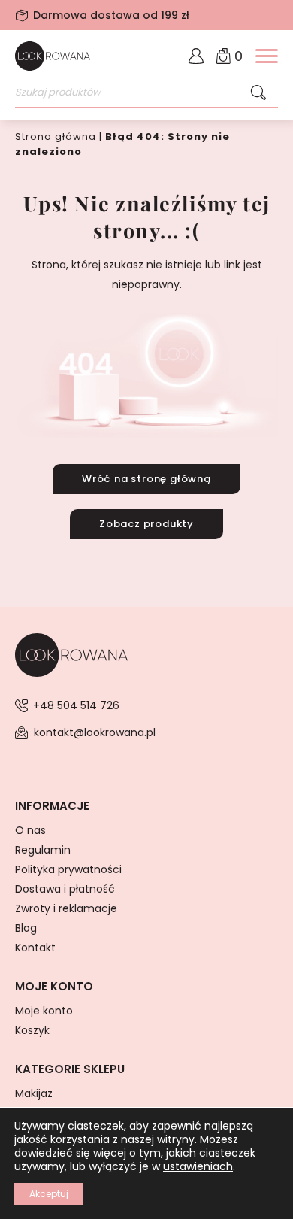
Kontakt (35, 947)
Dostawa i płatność (65, 888)
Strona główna (55, 136)
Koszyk (32, 1030)
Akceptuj (48, 1193)
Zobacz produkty (146, 524)
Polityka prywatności (68, 869)
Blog (26, 927)
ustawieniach (198, 1166)
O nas (30, 830)
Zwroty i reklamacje (66, 908)
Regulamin (43, 849)
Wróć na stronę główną (146, 479)
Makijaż (34, 1093)
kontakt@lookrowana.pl (95, 732)
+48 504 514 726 (76, 705)
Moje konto (44, 1010)
